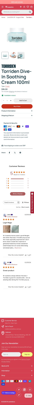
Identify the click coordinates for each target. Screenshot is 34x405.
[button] (32, 202)
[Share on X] (15, 152)
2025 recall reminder (17, 2)
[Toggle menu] (2, 7)
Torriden (8, 65)
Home (3, 17)
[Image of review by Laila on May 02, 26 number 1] (6, 229)
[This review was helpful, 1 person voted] (25, 255)
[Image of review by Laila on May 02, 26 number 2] (15, 229)
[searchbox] (10, 202)
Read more (18, 248)
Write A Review (18, 194)
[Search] (30, 12)
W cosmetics (11, 402)
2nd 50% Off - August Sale (15, 17)
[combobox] (17, 12)
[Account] (24, 7)
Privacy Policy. (5, 361)
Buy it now (17, 106)
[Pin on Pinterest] (20, 152)
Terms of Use (25, 359)
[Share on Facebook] (9, 152)
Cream (7, 86)
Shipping (11, 91)
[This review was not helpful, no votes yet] (29, 255)
